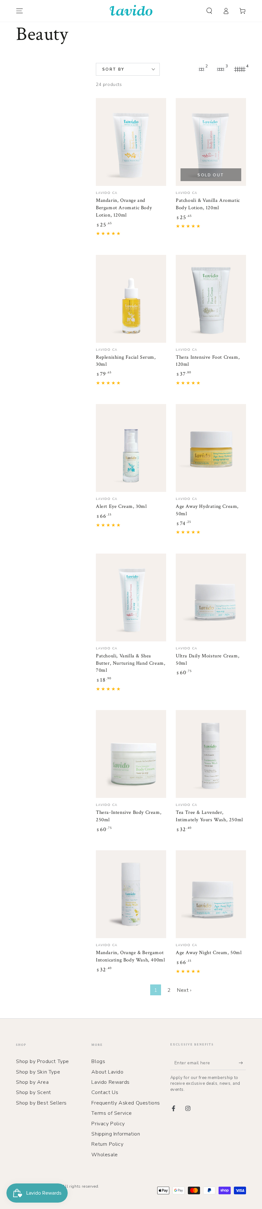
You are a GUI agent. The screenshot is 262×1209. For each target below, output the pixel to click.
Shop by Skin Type (38, 1071)
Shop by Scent (33, 1092)
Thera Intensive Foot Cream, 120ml (208, 361)
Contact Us (104, 1092)
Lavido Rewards (110, 1082)
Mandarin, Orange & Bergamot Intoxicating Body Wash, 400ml (130, 956)
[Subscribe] (242, 1063)
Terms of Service (111, 1113)
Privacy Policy (108, 1123)
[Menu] (19, 11)
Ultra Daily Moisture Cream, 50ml (207, 660)
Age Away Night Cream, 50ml (209, 952)
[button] (209, 11)
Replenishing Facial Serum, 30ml (126, 361)
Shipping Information (115, 1133)
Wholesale (104, 1154)
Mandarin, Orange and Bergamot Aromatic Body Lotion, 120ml (124, 207)
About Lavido (107, 1071)
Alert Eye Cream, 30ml (121, 506)
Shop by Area (32, 1082)
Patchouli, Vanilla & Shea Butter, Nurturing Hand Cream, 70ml (130, 663)
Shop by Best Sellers (41, 1102)
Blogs (98, 1061)
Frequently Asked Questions (125, 1102)
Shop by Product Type (42, 1061)
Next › (184, 990)
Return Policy (107, 1144)
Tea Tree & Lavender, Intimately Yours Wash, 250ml (209, 816)
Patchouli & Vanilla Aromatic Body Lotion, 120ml (208, 204)
